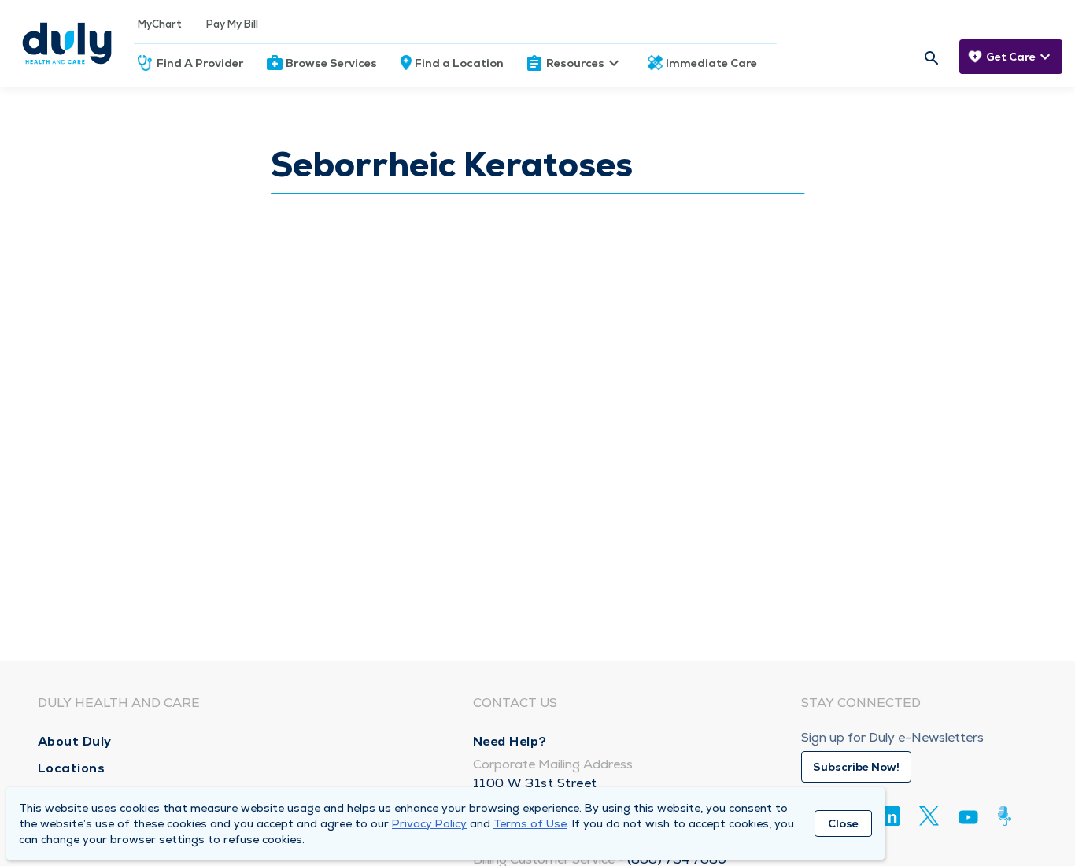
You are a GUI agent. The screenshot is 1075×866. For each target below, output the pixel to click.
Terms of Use (530, 823)
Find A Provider (200, 63)
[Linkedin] (890, 816)
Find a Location (459, 63)
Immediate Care (711, 63)
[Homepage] (67, 43)
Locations (71, 768)
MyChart (160, 24)
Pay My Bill (232, 24)
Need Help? (510, 741)
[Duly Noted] (1008, 816)
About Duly (75, 741)
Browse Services (331, 63)
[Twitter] (929, 816)
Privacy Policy (429, 823)
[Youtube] (968, 820)
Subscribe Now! (856, 767)
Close (843, 823)
